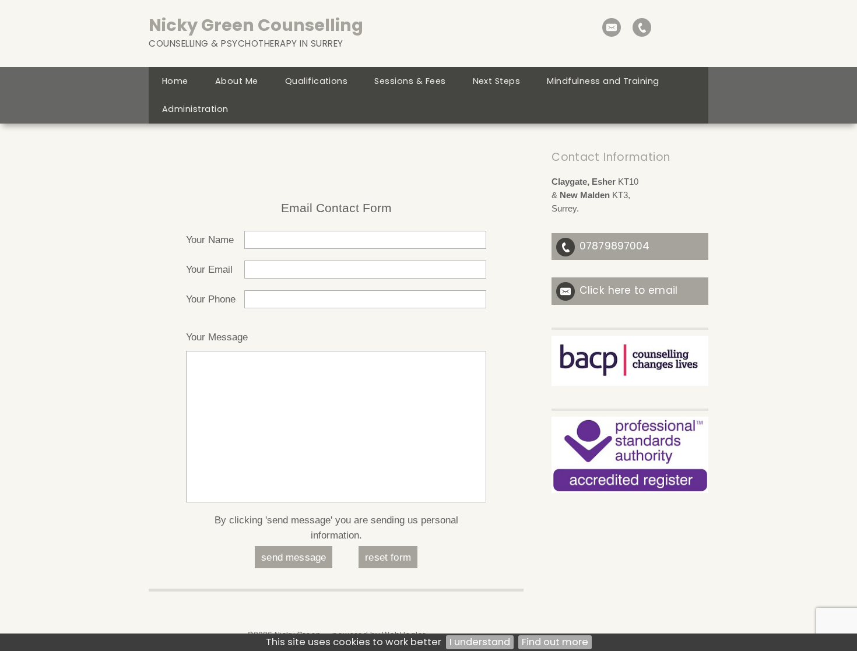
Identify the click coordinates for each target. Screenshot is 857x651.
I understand (479, 642)
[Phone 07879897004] (642, 27)
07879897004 (614, 246)
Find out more (555, 642)
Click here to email (628, 290)
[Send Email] (612, 27)
